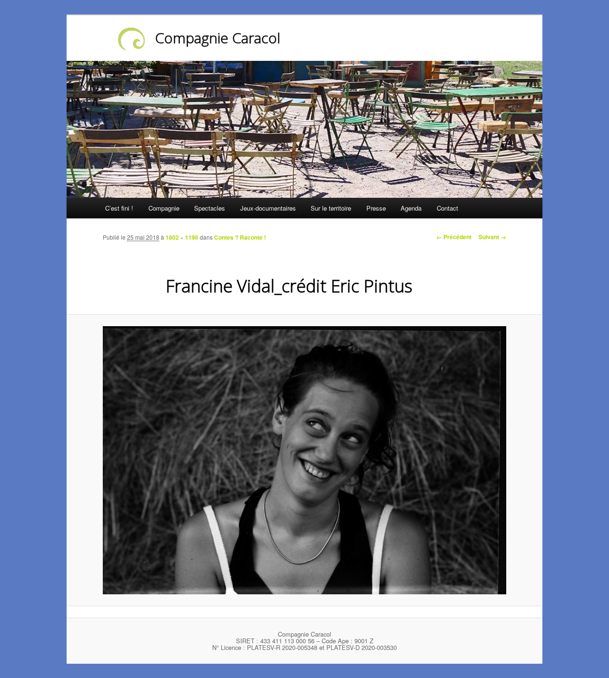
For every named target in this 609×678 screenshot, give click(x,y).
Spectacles (209, 208)
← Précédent (453, 236)
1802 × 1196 (182, 237)
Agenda (411, 208)
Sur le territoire (331, 208)
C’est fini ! (119, 208)
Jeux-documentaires (268, 208)
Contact (447, 208)
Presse (376, 208)
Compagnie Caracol (217, 38)
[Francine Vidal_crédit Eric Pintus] (304, 460)
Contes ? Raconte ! (240, 237)
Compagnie (163, 208)
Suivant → (492, 236)
